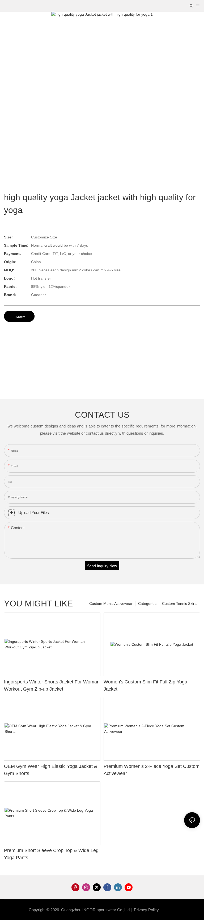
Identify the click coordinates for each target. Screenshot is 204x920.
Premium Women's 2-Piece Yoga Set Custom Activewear (151, 770)
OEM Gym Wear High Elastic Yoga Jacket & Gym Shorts (50, 770)
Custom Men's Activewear (111, 603)
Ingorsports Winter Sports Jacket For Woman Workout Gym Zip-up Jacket (52, 685)
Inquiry (19, 316)
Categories (147, 603)
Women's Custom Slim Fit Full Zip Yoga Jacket (145, 685)
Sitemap (168, 910)
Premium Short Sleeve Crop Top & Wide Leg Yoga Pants (51, 854)
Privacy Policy (146, 910)
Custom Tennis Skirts (179, 603)
